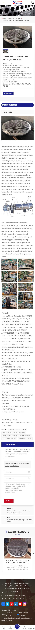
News (14, 610)
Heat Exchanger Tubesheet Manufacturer (14, 432)
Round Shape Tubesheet (9, 438)
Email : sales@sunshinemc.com (15, 595)
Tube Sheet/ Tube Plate (14, 18)
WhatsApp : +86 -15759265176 (14, 599)
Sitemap (4, 610)
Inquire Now (9, 93)
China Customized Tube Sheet (18, 429)
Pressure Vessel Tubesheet (10, 435)
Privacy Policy (9, 614)
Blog (9, 610)
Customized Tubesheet (25, 438)
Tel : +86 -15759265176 (12, 592)
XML (3, 614)
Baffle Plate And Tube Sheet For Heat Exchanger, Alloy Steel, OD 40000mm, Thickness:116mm (17, 562)
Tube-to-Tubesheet (25, 435)
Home (4, 18)
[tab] (7, 112)
